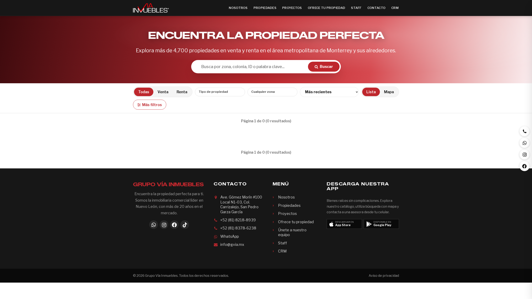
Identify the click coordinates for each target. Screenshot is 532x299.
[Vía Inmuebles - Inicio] (151, 8)
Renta (182, 92)
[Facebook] (174, 224)
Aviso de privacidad (384, 276)
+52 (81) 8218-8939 (238, 220)
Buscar (326, 66)
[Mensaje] (525, 143)
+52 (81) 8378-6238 (238, 228)
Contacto (376, 8)
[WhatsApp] (153, 224)
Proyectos (292, 8)
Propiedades (265, 8)
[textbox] (217, 92)
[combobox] (220, 92)
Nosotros (238, 8)
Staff (356, 8)
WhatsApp (229, 236)
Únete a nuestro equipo (292, 232)
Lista (371, 92)
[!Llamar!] (525, 131)
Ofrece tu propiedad (326, 8)
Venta (163, 92)
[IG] (525, 154)
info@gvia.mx (232, 244)
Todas (143, 92)
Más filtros (152, 105)
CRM (395, 8)
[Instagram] (164, 224)
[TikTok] (184, 224)
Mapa (389, 92)
